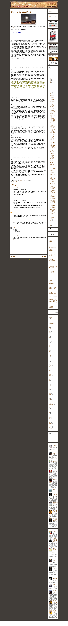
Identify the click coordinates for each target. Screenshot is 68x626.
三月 (51, 220)
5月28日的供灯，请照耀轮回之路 (52, 105)
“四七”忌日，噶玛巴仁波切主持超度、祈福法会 (52, 169)
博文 (50, 16)
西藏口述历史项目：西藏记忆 (52, 293)
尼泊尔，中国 (50, 375)
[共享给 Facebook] (29, 180)
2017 (50, 78)
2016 (50, 79)
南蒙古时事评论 (51, 307)
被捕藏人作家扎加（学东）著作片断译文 (52, 116)
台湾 (49, 384)
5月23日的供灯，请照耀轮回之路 (52, 118)
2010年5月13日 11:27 (17, 187)
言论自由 (50, 403)
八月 (51, 91)
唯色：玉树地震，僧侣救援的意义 (52, 170)
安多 (49, 318)
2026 (50, 68)
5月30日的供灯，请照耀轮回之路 (52, 97)
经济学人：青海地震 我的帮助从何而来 (52, 201)
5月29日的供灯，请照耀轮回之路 (52, 101)
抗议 (49, 360)
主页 (28, 256)
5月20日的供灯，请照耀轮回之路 (52, 134)
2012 (50, 83)
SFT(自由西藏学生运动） (52, 272)
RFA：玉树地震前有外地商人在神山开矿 (52, 182)
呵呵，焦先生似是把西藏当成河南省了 (55, 480)
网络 (49, 388)
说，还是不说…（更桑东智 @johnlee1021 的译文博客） (52, 283)
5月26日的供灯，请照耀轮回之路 (52, 108)
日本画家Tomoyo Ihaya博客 (52, 287)
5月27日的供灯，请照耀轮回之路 (52, 106)
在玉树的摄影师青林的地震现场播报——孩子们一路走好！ (55, 511)
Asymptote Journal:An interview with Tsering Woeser (55, 585)
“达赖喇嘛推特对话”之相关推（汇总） (52, 129)
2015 (50, 80)
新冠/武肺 (50, 399)
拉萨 (49, 361)
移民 (49, 407)
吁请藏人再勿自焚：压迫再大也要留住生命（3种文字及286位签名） (55, 519)
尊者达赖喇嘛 (50, 426)
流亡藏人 (50, 365)
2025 (50, 69)
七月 (51, 92)
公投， (50, 345)
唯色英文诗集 (50, 255)
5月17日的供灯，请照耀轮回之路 (52, 152)
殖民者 (50, 418)
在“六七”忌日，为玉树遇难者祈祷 (52, 110)
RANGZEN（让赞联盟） (52, 260)
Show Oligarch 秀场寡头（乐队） (53, 298)
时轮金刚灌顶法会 (51, 383)
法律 (49, 337)
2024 (50, 70)
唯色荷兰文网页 (51, 250)
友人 (49, 413)
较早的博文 (44, 256)
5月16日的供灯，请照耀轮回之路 (52, 155)
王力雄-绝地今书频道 (51, 240)
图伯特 (50, 385)
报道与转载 (50, 321)
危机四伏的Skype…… (52, 103)
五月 (51, 94)
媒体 (49, 369)
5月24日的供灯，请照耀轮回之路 (52, 113)
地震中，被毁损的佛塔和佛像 (52, 186)
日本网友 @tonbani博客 (52, 288)
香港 (49, 398)
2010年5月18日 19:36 (17, 235)
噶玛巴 (50, 341)
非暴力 (50, 340)
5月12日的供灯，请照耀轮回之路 (52, 166)
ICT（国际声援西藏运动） (52, 271)
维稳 (49, 390)
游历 (49, 412)
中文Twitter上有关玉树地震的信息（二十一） (52, 199)
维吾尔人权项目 (51, 306)
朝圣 (49, 327)
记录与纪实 (15, 181)
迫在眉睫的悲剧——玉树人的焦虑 (52, 136)
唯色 (49, 389)
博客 (49, 326)
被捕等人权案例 (51, 323)
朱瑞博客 (50, 281)
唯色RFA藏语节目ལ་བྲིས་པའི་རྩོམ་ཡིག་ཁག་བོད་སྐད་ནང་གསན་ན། (53, 244)
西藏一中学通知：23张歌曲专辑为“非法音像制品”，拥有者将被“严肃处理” (52, 143)
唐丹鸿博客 (50, 280)
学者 (49, 402)
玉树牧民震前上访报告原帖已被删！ (52, 190)
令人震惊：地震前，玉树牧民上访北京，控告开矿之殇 (52, 192)
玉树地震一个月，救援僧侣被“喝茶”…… (52, 161)
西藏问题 (50, 394)
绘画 (49, 351)
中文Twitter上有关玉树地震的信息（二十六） (52, 177)
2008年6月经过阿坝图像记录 (55, 489)
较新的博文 (13, 256)
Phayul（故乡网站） (51, 270)
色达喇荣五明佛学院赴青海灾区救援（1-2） (52, 150)
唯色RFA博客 (50, 241)
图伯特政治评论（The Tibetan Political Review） (52, 263)
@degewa (50, 11)
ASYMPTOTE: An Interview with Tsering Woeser (55, 578)
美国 (49, 370)
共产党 (50, 346)
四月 (51, 219)
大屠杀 (50, 332)
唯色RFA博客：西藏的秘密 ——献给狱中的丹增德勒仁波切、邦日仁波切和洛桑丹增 (55, 540)
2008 (50, 225)
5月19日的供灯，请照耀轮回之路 (52, 138)
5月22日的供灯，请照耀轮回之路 (52, 122)
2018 (50, 77)
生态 (49, 380)
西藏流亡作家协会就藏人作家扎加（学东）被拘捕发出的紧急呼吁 (52, 210)
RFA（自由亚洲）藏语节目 (52, 267)
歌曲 (49, 342)
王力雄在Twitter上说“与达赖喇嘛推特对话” (52, 140)
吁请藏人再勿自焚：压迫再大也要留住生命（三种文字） (55, 494)
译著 (49, 409)
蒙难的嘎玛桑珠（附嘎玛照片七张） (52, 95)
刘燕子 (50, 364)
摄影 (49, 379)
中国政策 (50, 422)
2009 (50, 224)
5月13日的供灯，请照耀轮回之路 (52, 163)
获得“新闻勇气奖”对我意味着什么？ (55, 503)
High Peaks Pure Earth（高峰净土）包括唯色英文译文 (53, 247)
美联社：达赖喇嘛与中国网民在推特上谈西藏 (52, 125)
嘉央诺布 (50, 355)
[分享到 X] (28, 180)
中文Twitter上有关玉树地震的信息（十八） (52, 213)
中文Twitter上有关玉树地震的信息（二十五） (52, 179)
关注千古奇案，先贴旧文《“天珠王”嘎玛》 (52, 100)
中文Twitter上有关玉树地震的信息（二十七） (52, 173)
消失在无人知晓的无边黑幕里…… (55, 470)
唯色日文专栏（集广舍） (52, 254)
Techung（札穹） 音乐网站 (52, 299)
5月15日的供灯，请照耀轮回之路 (52, 157)
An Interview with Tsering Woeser (55, 445)
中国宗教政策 (50, 423)
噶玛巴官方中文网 (51, 259)
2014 (50, 81)
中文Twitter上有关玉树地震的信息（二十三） (52, 188)
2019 (50, 76)
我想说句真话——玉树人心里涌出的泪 (52, 215)
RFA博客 (50, 427)
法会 (49, 336)
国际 (49, 347)
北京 (49, 322)
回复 (13, 195)
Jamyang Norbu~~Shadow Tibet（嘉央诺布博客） (53, 275)
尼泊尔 (50, 374)
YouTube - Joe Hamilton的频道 (53, 302)
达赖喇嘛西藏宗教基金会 (52, 258)
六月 (51, 93)
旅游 (49, 366)
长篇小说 (50, 417)
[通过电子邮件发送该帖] (24, 180)
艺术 (49, 408)
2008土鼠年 (50, 317)
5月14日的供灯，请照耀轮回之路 (52, 159)
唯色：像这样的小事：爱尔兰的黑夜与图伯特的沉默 (55, 453)
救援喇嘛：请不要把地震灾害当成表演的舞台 (52, 206)
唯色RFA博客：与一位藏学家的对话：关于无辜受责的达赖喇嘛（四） (55, 601)
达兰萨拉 (50, 331)
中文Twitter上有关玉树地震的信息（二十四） (52, 184)
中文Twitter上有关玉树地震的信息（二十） (52, 203)
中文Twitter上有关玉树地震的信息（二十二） (52, 195)
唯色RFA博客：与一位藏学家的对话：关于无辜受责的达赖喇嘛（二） (55, 611)
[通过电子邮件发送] (26, 180)
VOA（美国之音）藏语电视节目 (53, 266)
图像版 (14, 27)
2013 (50, 82)
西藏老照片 (50, 292)
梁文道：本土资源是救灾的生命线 (52, 174)
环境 (49, 350)
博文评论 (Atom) (29, 259)
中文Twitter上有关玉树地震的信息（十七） (52, 218)
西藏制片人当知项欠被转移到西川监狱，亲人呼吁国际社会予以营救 (52, 120)
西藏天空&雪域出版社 (51, 291)
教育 (49, 356)
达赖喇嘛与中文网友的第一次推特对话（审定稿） (52, 127)
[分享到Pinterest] (30, 180)
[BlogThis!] (27, 180)
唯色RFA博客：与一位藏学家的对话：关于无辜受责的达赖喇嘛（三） (55, 591)
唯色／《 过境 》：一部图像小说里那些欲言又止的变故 (55, 461)
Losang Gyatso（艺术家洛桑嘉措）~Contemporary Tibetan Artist (53, 301)
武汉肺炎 (50, 393)
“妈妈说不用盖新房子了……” (52, 197)
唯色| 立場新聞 (51, 249)
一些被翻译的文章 (51, 404)
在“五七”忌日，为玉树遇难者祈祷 (52, 147)
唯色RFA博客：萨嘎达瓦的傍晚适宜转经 (55, 532)
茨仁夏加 (50, 328)
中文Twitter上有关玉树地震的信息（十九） (52, 208)
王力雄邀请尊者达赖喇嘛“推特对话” (52, 146)
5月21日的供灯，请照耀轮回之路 (52, 131)
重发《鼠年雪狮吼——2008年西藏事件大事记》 (55, 560)
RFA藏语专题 (50, 428)
